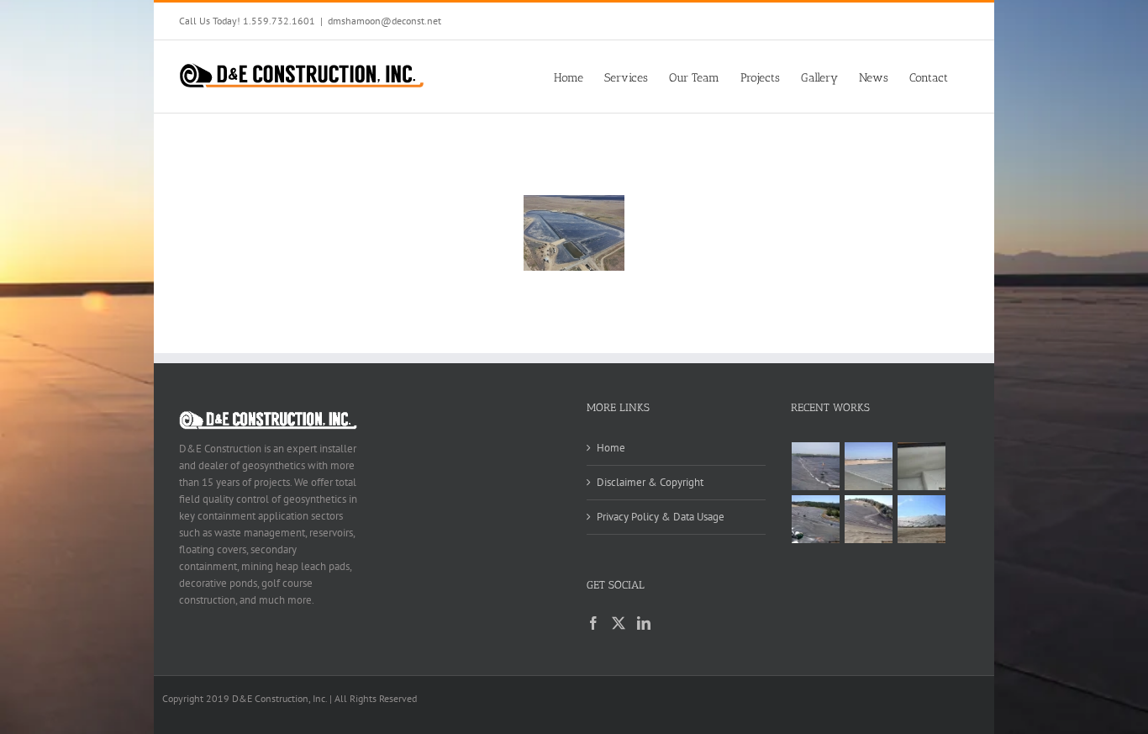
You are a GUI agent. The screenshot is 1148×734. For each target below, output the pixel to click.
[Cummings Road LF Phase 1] (816, 519)
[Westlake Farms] (922, 466)
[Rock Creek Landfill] (922, 519)
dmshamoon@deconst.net (384, 20)
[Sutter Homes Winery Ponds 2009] (816, 466)
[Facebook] (593, 623)
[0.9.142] (574, 233)
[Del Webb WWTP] (869, 466)
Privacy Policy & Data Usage (660, 517)
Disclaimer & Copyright (650, 482)
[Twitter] (618, 623)
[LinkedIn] (643, 623)
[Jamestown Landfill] (869, 519)
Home (611, 448)
